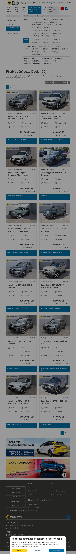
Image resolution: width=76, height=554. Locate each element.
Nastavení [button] (38, 550)
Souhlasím (56, 550)
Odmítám (19, 550)
